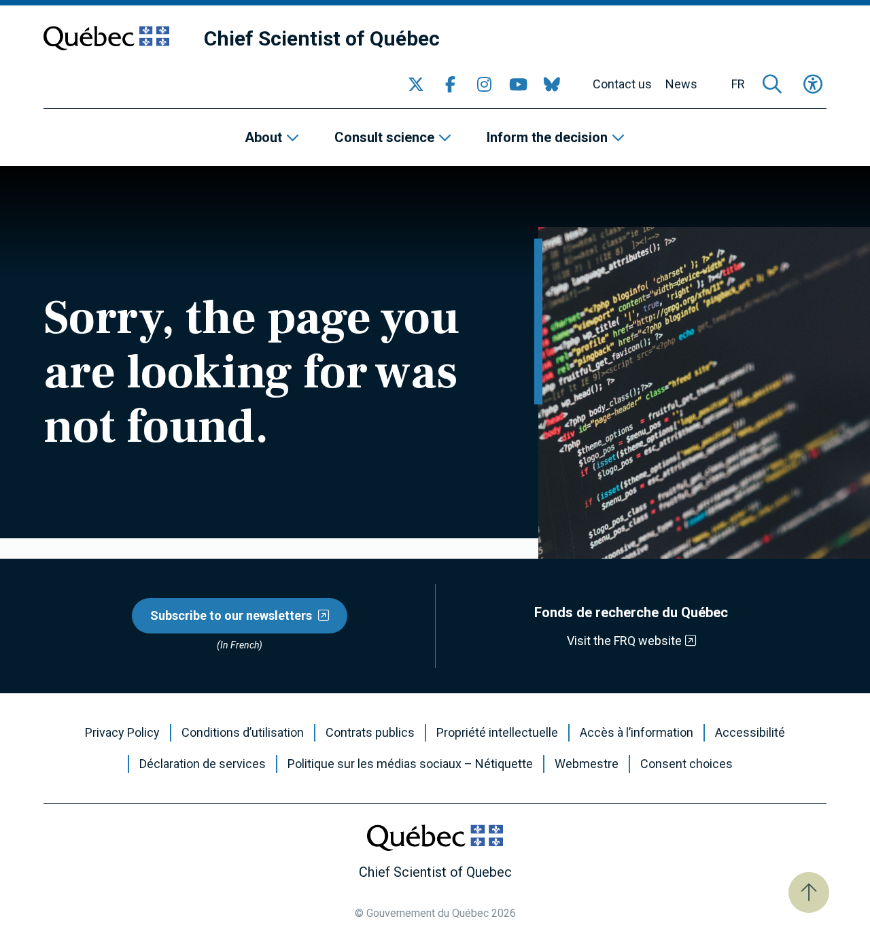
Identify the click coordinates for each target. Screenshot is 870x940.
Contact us (622, 84)
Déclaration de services (202, 764)
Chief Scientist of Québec (322, 38)
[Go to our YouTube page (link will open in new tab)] (518, 84)
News (681, 84)
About (263, 137)
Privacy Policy (122, 732)
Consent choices (686, 764)
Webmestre (587, 764)
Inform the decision (547, 137)
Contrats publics (370, 732)
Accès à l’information (636, 732)
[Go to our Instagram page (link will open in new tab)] (484, 84)
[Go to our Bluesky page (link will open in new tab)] (552, 84)
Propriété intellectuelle (497, 732)
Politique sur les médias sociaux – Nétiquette (410, 764)
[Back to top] (808, 892)
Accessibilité (750, 732)
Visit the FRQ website (624, 640)
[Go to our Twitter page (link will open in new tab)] (416, 84)
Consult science (384, 137)
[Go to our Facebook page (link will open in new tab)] (450, 84)
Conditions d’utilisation (242, 732)
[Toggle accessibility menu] (812, 84)
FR (738, 84)
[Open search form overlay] (772, 84)
